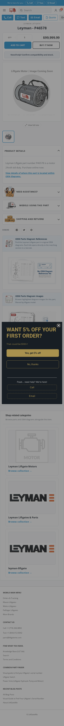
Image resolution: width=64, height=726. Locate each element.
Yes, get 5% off (33, 353)
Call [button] (32, 387)
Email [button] (32, 395)
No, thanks (32, 364)
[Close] (58, 325)
